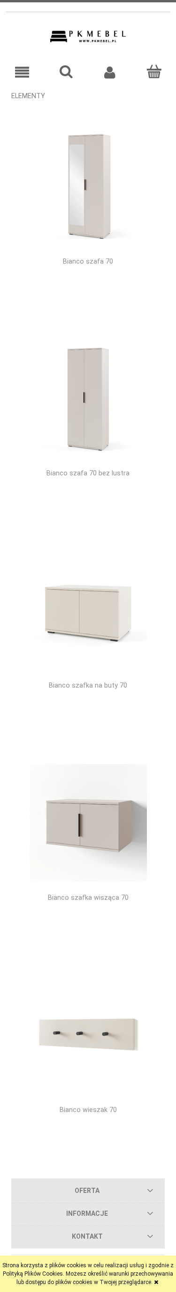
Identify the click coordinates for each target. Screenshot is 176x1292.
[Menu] (22, 72)
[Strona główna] (88, 36)
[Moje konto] (110, 72)
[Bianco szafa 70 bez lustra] (88, 398)
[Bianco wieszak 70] (88, 1034)
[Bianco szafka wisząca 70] (88, 822)
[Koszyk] (154, 71)
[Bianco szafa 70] (88, 186)
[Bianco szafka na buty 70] (88, 610)
